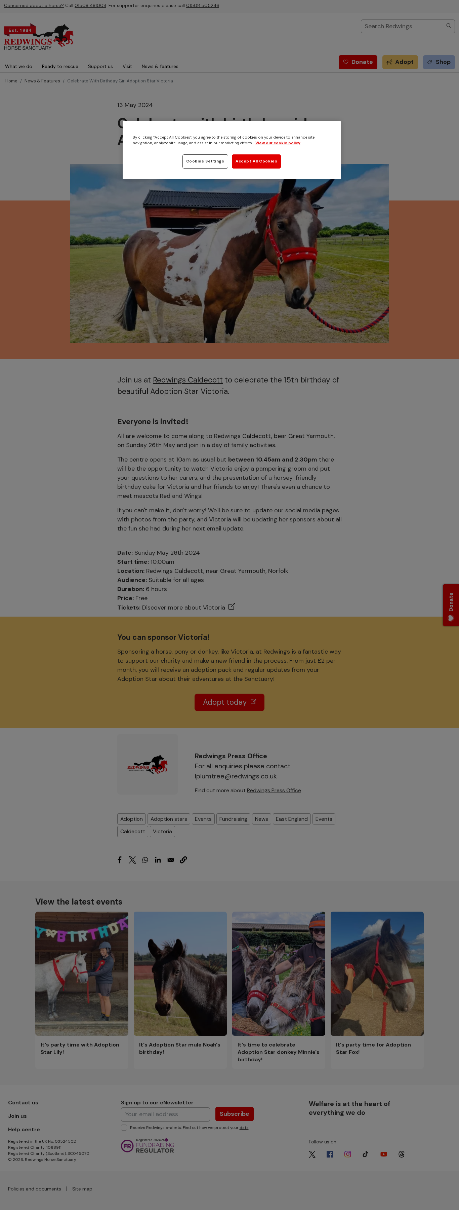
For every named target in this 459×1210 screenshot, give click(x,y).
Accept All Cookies (256, 161)
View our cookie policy (277, 143)
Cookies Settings (205, 161)
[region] (232, 150)
